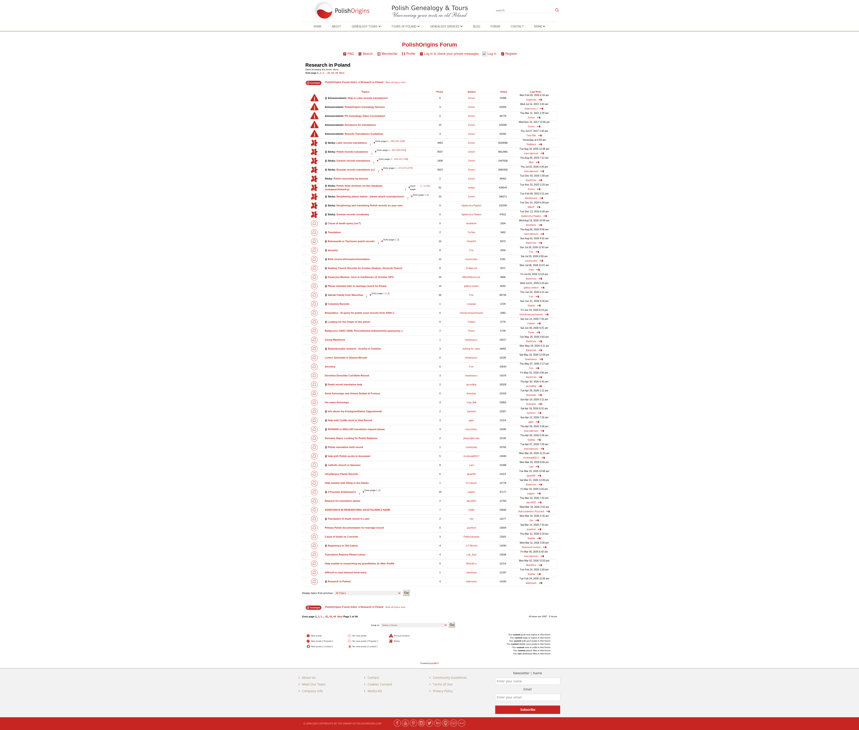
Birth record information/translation (349, 259)
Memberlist (389, 53)
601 (394, 150)
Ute (471, 518)
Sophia (531, 305)
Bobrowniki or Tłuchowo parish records (351, 241)
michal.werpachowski (471, 313)
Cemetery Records (338, 304)
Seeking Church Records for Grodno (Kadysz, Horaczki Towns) (365, 268)
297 (397, 141)
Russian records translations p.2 (355, 169)
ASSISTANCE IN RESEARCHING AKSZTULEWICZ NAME (357, 509)
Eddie (471, 509)
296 (393, 141)
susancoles (471, 259)
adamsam (471, 581)
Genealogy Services (445, 26)
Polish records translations (352, 151)
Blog (476, 26)
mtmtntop (471, 572)
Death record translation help (345, 384)
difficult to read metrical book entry (345, 572)
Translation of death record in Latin (348, 518)
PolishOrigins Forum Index (341, 82)
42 (328, 73)
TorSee (471, 232)
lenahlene (471, 223)
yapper (471, 492)
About (336, 26)
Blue (531, 162)
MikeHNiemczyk (471, 277)
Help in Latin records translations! (368, 98)
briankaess (471, 339)
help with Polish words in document (349, 456)
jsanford (471, 527)
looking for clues (471, 348)
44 (336, 73)
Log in (492, 53)
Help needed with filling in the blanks (347, 483)
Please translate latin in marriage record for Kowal (357, 286)
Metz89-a (471, 563)
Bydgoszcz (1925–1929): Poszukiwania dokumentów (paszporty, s (364, 330)
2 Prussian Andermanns (342, 492)
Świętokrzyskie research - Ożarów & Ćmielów (354, 348)
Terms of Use (443, 684)
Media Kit (375, 691)
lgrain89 (471, 474)
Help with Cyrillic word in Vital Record (350, 420)
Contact (517, 26)
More (538, 26)
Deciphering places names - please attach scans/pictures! (370, 196)
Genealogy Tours (365, 26)
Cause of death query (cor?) (344, 223)
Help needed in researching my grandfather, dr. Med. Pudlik (359, 563)
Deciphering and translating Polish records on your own (369, 205)
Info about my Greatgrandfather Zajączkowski (355, 411)
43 (332, 73)
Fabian (471, 321)
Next (341, 73)
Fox (471, 250)
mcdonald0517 (471, 456)
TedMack (531, 144)
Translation (334, 232)
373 (400, 168)
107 (401, 159)
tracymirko (471, 429)
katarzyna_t (531, 108)
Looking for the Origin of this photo (349, 321)
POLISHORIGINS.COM (368, 723)
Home (317, 26)
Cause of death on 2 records (341, 536)
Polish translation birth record (345, 447)
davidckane (531, 198)
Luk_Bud (471, 554)
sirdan (471, 187)
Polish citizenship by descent (351, 178)
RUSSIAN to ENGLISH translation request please (356, 429)
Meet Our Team (313, 684)
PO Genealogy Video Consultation (365, 116)
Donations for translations (360, 125)
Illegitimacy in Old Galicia (343, 545)
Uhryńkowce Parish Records (341, 474)
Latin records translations (351, 142)
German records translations (353, 160)
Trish (531, 269)
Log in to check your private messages (451, 53)
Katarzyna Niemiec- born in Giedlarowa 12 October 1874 (360, 277)
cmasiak (471, 304)
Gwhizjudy (471, 447)
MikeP (531, 207)
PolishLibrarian (471, 536)
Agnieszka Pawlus (471, 205)
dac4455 (471, 500)
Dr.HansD (471, 483)
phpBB (434, 663)
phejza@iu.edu (471, 438)
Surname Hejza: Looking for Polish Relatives (351, 438)
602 (399, 150)
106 (396, 159)
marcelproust (531, 153)
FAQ (350, 53)
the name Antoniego (337, 402)
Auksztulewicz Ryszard (531, 511)
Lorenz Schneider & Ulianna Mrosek (346, 357)
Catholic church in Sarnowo (344, 465)
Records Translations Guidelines (364, 133)
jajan (471, 420)
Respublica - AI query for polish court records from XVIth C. (360, 313)
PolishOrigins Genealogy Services (365, 107)
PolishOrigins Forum (429, 45)
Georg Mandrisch (335, 339)
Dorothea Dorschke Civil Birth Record (347, 375)
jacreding (471, 384)
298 (402, 141)
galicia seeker (471, 286)
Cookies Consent (380, 684)
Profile (410, 53)
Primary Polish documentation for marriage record (354, 527)
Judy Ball (471, 402)
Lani (471, 465)
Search (368, 53)
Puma (471, 330)
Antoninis (471, 393)
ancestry (333, 250)
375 (410, 168)
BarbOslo (531, 180)
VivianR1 (471, 241)
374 (405, 168)
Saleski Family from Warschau (345, 295)
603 (403, 150)
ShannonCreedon (531, 547)
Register (511, 53)
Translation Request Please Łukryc (345, 554)
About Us (309, 677)
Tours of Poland (404, 26)
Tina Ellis (531, 135)
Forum (495, 26)
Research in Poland (327, 65)
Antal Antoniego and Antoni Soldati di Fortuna (352, 393)
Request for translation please (342, 500)
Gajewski (531, 99)
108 (405, 159)
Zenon (471, 98)
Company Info (312, 691)
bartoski (471, 411)
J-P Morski (471, 545)
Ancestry (330, 366)
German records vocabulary (352, 214)
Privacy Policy (443, 691)
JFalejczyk (471, 268)
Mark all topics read (395, 82)
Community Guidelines (450, 677)
